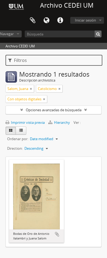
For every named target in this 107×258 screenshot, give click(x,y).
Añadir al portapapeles (57, 234)
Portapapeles (33, 20)
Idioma (46, 20)
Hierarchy (62, 122)
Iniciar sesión (85, 20)
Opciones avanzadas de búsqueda (53, 109)
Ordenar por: (17, 138)
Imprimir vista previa (27, 122)
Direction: (15, 148)
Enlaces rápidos (60, 20)
